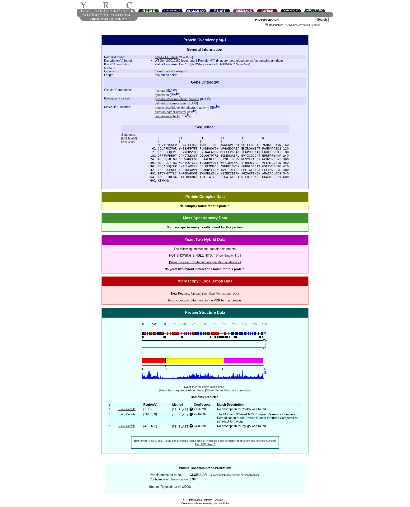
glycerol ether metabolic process (177, 99)
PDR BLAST (129, 138)
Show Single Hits (227, 255)
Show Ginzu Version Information (228, 390)
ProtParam (128, 142)
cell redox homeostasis (170, 103)
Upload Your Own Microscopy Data (215, 293)
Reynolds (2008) (176, 486)
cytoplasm (162, 95)
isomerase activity (167, 116)
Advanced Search (308, 24)
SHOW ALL (110, 67)
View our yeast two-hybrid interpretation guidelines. (205, 262)
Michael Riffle (221, 503)
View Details (126, 409)
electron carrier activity (170, 112)
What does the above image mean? (205, 386)
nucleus (160, 90)
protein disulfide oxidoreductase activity (182, 107)
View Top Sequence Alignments (181, 390)
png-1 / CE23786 (166, 57)
